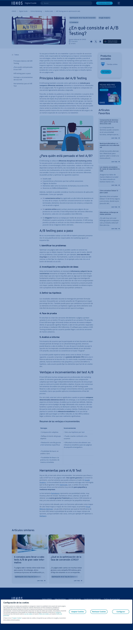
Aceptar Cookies (16, 618)
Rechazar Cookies (99, 612)
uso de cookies (28, 614)
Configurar (58, 612)
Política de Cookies (44, 614)
